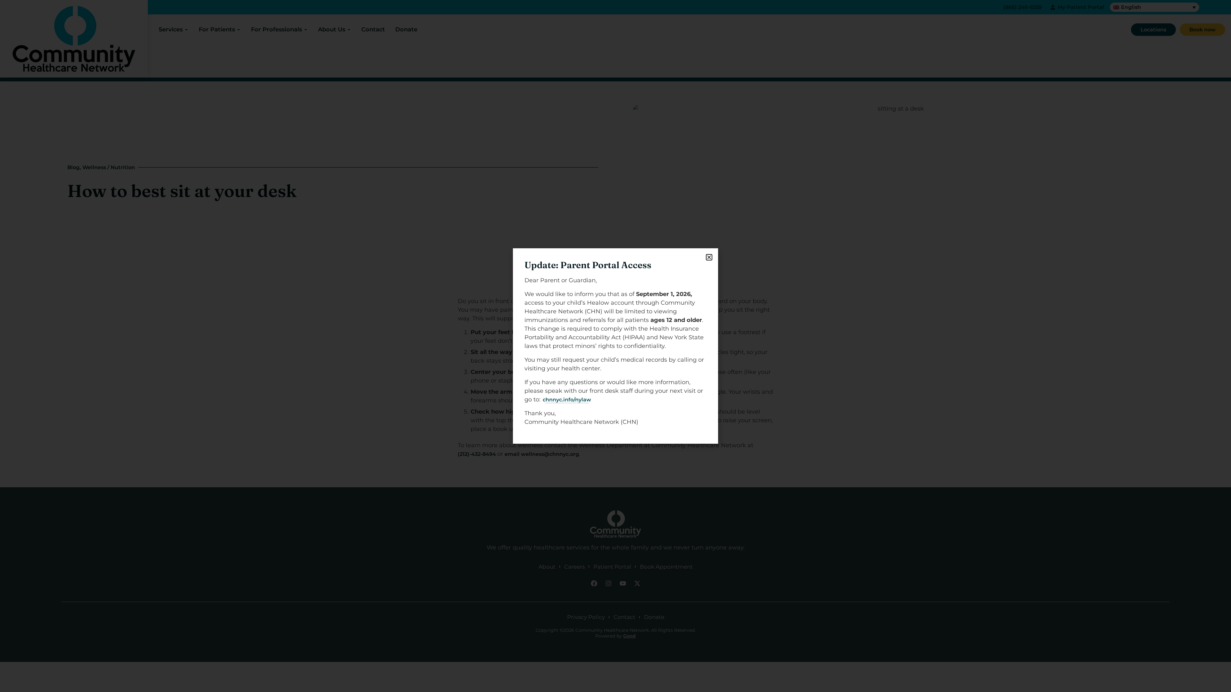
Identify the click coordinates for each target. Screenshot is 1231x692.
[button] (709, 257)
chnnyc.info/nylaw (567, 400)
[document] (615, 346)
